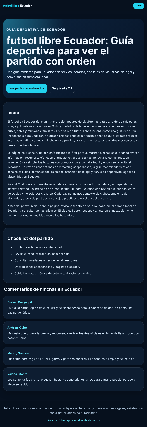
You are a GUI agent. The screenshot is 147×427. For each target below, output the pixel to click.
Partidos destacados (86, 420)
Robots (52, 420)
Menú (139, 5)
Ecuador (17, 5)
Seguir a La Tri (62, 88)
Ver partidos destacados (26, 88)
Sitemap (64, 420)
